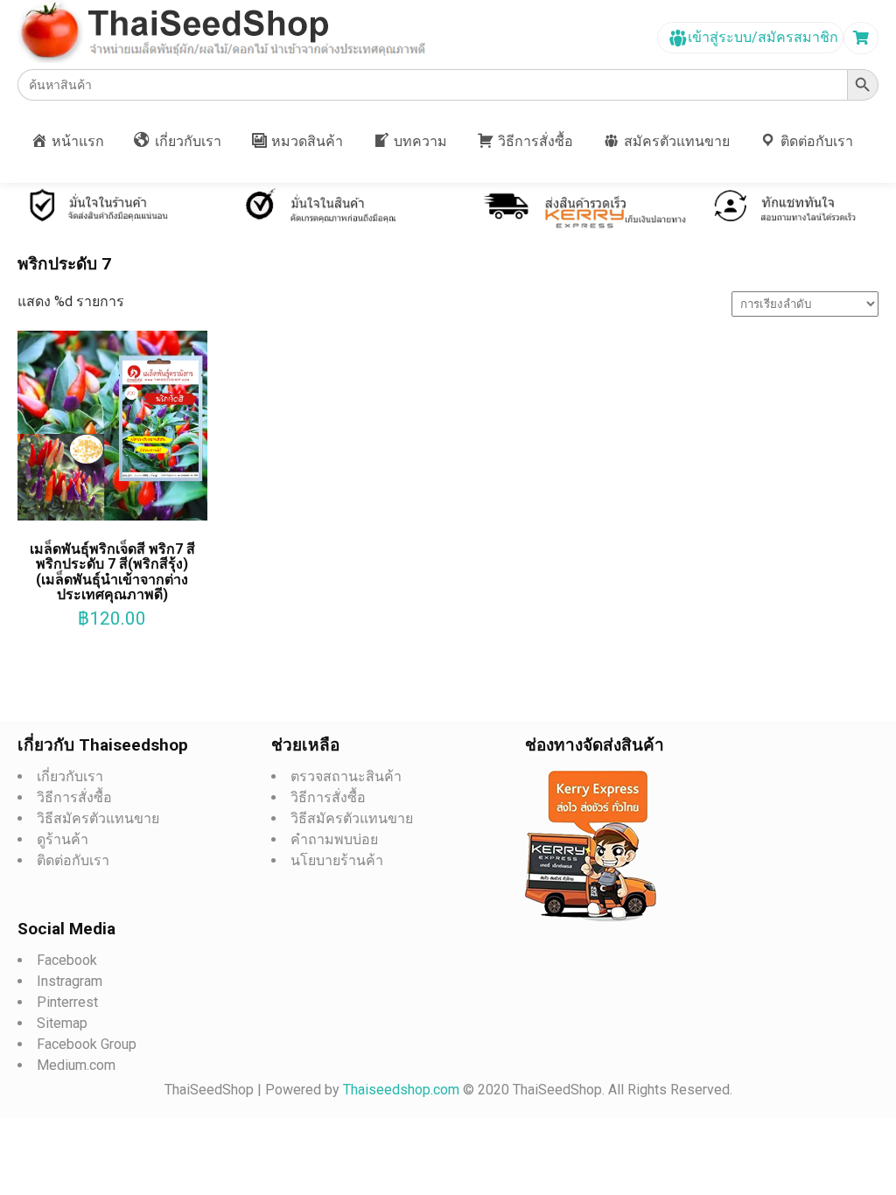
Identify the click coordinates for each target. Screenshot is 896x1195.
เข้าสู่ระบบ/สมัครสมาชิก (761, 37)
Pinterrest (67, 1002)
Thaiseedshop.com (403, 1089)
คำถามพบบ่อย (334, 839)
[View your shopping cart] (863, 38)
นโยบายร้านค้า (336, 860)
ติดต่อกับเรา (73, 860)
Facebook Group (86, 1044)
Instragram (69, 981)
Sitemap (62, 1023)
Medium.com (76, 1065)
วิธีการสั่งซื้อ (74, 797)
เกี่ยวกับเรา (70, 776)
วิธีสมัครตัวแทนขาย (98, 818)
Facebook (67, 960)
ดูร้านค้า (62, 839)
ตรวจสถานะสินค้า (346, 776)
